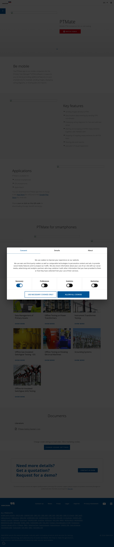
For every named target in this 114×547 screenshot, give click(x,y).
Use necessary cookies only (40, 294)
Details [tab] (57, 250)
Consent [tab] (23, 250)
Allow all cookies (73, 294)
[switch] (44, 285)
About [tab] (90, 250)
